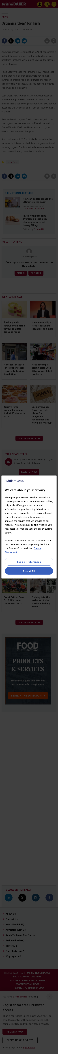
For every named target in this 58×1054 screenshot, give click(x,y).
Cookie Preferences (29, 561)
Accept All (29, 570)
